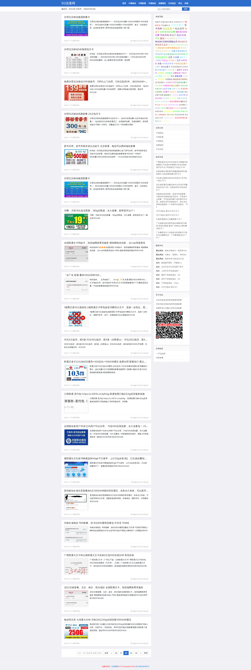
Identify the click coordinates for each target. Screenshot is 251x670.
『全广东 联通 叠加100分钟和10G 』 (83, 275)
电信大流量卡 (175, 85)
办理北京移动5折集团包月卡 (79, 49)
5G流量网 (68, 3)
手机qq (164, 60)
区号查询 (182, 105)
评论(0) (146, 41)
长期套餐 (158, 92)
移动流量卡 (165, 67)
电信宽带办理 (168, 111)
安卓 (158, 105)
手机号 (157, 102)
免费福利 (162, 3)
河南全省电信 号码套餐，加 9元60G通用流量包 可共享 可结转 (96, 523)
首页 (124, 3)
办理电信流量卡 (168, 118)
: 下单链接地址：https (167, 283)
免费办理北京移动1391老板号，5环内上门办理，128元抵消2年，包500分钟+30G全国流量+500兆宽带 (118, 81)
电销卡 (158, 22)
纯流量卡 (172, 60)
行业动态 (172, 3)
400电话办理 (170, 82)
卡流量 (176, 57)
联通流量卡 (162, 70)
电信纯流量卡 (181, 82)
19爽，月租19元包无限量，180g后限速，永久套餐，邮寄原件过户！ (100, 210)
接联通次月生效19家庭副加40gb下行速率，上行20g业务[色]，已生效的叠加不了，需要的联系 (113, 458)
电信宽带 (179, 28)
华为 (172, 76)
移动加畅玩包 (171, 38)
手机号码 (164, 35)
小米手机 (174, 95)
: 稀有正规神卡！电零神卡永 (171, 250)
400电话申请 (167, 63)
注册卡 (158, 67)
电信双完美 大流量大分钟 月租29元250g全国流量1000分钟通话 (97, 619)
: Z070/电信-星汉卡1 (166, 287)
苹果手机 (182, 38)
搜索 (185, 9)
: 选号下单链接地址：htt (168, 279)
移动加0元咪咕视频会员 (166, 41)
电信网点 (161, 82)
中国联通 (142, 3)
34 (136, 653)
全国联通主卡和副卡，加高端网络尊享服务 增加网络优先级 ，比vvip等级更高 (104, 242)
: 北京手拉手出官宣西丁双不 (169, 267)
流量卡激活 (170, 115)
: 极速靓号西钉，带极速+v (169, 263)
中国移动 (132, 3)
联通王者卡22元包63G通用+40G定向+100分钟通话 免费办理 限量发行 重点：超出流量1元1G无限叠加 (117, 361)
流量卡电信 (169, 108)
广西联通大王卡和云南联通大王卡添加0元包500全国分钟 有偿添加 (99, 555)
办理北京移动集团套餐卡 (77, 17)
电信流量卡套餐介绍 (180, 111)
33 (131, 653)
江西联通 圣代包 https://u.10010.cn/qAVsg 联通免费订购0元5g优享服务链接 (104, 394)
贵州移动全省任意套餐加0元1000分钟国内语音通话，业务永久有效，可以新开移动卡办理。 (112, 490)
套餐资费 (178, 76)
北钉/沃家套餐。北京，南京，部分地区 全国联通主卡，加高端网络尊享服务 (103, 587)
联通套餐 (184, 89)
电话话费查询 (175, 102)
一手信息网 (160, 353)
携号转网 (164, 105)
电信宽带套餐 (179, 115)
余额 (159, 63)
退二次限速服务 (160, 115)
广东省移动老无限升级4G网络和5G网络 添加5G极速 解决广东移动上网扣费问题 (171, 225)
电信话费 (182, 95)
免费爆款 (161, 73)
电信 (167, 22)
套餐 (169, 89)
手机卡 (184, 73)
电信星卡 (173, 92)
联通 (163, 22)
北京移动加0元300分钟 (174, 54)
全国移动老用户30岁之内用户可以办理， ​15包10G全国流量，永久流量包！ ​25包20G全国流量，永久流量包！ (121, 426)
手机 (157, 38)
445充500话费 (167, 31)
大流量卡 (165, 92)
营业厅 (172, 35)
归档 (186, 3)
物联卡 (183, 57)
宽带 (179, 60)
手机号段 (166, 76)
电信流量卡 (168, 28)
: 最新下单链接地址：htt (168, 275)
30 (116, 653)
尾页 (146, 653)
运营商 (162, 108)
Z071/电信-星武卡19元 (165, 215)
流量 (170, 57)
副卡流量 (173, 98)
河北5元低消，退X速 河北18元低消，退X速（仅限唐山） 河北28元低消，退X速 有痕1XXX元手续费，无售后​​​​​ (120, 339)
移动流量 (177, 108)
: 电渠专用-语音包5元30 (170, 259)
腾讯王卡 (158, 121)
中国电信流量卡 (181, 63)
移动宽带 (165, 98)
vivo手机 (158, 76)
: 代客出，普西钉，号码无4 (171, 254)
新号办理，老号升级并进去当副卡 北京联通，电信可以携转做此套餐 (99, 146)
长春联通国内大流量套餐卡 (167, 219)
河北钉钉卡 (178, 22)
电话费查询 (165, 102)
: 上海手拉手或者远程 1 (167, 271)
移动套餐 (158, 85)
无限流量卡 (171, 70)
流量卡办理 (176, 89)
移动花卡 (167, 95)
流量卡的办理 (182, 98)
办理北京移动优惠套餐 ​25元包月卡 (82, 113)
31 (121, 653)
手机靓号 (161, 79)
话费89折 (177, 73)
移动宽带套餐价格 (181, 118)
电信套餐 (180, 92)
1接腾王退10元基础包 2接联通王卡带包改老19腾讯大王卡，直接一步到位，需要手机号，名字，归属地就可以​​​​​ (121, 307)
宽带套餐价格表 (173, 105)
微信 (162, 38)
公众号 (164, 89)
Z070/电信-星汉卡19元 (165, 211)
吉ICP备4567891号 (142, 666)
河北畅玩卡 (165, 25)
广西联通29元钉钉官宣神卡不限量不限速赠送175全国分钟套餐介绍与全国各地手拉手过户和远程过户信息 (172, 164)
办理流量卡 (177, 25)
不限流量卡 (166, 121)
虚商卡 (179, 70)
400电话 (168, 73)
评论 (180, 3)
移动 (171, 22)
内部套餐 (159, 357)
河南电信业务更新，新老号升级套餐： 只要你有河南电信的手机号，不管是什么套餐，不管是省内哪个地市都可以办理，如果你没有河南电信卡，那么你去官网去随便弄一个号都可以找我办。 (171, 199)
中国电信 (152, 3)
